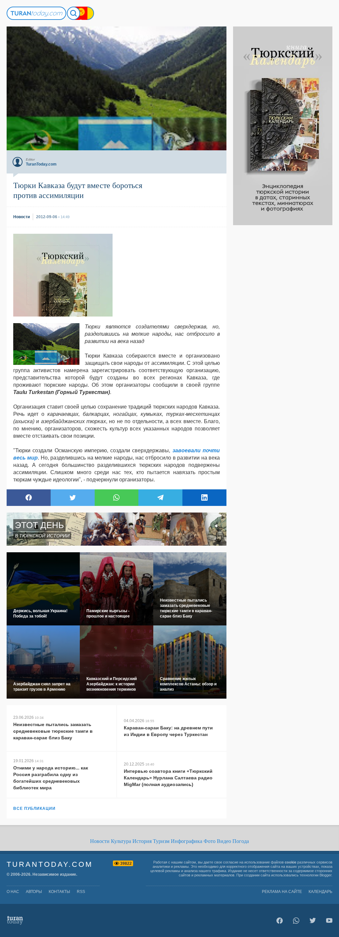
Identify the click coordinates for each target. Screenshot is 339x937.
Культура (121, 841)
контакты (59, 891)
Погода (240, 841)
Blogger (325, 875)
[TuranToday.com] (36, 13)
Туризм (161, 841)
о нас (13, 891)
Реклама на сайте (282, 891)
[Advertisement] (282, 324)
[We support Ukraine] (87, 13)
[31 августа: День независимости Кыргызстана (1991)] (80, 13)
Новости (100, 841)
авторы (34, 891)
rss (81, 891)
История (142, 841)
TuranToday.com (50, 864)
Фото (210, 841)
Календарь (320, 891)
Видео (224, 841)
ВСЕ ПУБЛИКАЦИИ (34, 808)
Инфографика (186, 841)
